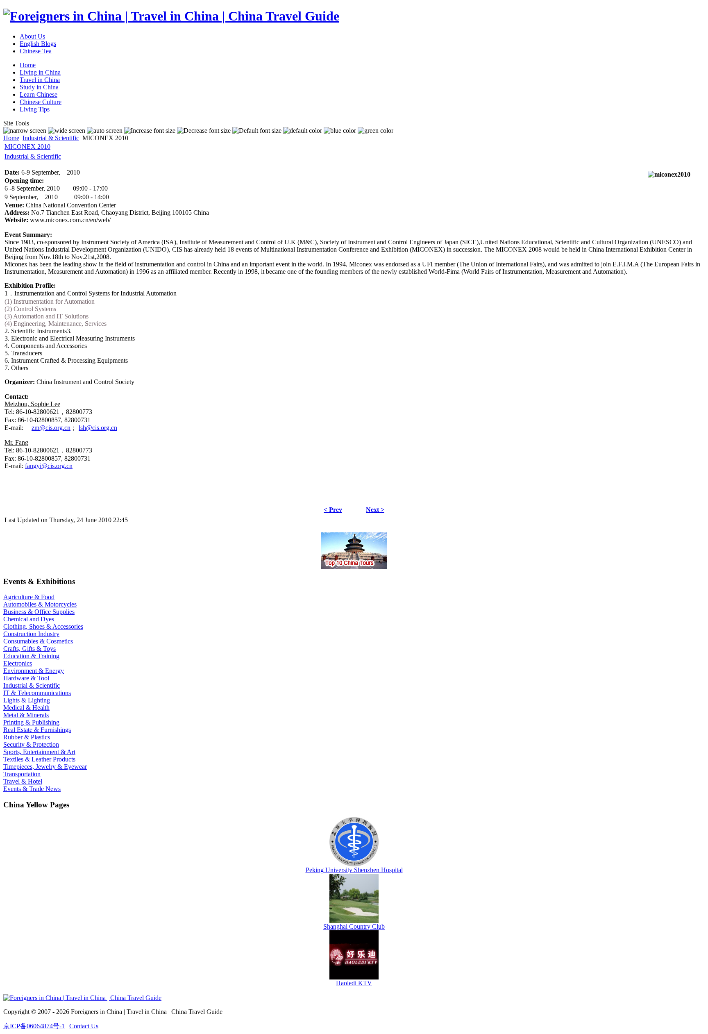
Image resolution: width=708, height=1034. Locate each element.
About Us (32, 36)
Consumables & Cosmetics (38, 641)
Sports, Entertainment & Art (39, 751)
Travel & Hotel (22, 781)
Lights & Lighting (26, 700)
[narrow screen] (24, 130)
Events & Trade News (32, 788)
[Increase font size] (149, 130)
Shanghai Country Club (354, 926)
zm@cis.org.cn (51, 427)
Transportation (22, 773)
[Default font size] (256, 130)
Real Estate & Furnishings (37, 729)
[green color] (375, 130)
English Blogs (38, 43)
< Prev (333, 509)
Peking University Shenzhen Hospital (354, 869)
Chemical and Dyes (28, 619)
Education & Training (31, 655)
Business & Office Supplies (39, 611)
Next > (375, 509)
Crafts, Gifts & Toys (29, 648)
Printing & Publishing (31, 722)
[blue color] (340, 130)
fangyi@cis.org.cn (49, 465)
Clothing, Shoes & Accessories (43, 626)
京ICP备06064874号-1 (34, 1026)
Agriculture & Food (28, 596)
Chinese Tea (36, 51)
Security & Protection (31, 744)
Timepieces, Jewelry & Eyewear (45, 766)
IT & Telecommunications (37, 692)
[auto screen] (105, 130)
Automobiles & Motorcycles (40, 604)
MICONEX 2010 (27, 146)
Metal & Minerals (26, 714)
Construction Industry (31, 633)
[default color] (302, 130)
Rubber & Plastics (26, 737)
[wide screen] (66, 130)
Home (11, 137)
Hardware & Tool (26, 678)
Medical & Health (26, 707)
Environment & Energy (33, 670)
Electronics (17, 663)
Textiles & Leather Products (39, 759)
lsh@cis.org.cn (98, 427)
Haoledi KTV (354, 982)
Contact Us (83, 1026)
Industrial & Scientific (51, 137)
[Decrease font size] (204, 130)
